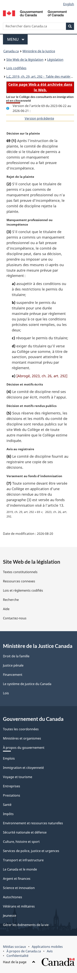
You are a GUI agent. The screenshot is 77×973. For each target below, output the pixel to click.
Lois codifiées (16, 68)
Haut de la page (15, 962)
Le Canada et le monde (20, 869)
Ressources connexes (19, 581)
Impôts (8, 814)
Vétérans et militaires (19, 906)
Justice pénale (13, 665)
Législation (55, 59)
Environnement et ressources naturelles (33, 823)
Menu (17, 39)
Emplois (9, 758)
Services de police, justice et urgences (31, 851)
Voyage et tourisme (17, 777)
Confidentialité (17, 956)
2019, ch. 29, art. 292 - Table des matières (40, 76)
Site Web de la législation (24, 59)
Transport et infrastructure (23, 860)
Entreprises (11, 786)
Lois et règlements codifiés (23, 590)
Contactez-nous (14, 618)
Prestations (11, 795)
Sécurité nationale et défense (25, 832)
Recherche (11, 600)
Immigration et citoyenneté (23, 767)
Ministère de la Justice (39, 51)
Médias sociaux (14, 946)
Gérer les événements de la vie (26, 925)
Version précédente (39, 118)
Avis (50, 951)
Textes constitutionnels (20, 572)
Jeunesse (9, 915)
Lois (6, 693)
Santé (7, 804)
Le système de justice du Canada (27, 684)
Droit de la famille (16, 656)
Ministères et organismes (22, 738)
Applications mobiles (47, 946)
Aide (6, 609)
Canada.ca (11, 51)
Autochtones (12, 897)
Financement (12, 674)
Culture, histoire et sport (21, 841)
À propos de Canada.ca (24, 951)
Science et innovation (19, 888)
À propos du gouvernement (23, 747)
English (68, 4)
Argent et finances (16, 878)
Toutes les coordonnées (21, 729)
